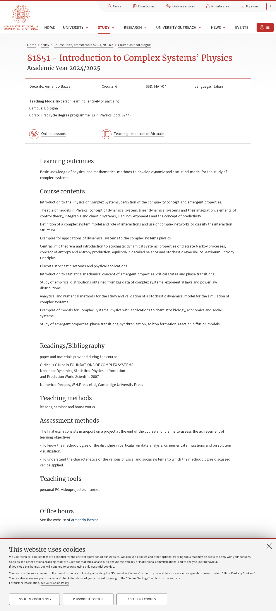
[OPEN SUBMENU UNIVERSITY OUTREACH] (199, 27)
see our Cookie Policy (55, 583)
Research (133, 27)
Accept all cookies (142, 599)
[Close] (269, 546)
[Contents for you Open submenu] (265, 27)
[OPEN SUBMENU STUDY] (113, 27)
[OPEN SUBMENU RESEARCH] (145, 27)
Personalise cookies (88, 599)
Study (104, 27)
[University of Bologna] (21, 18)
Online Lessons (53, 134)
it (270, 6)
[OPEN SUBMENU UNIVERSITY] (87, 27)
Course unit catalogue (134, 45)
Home (49, 27)
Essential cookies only (34, 599)
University (73, 27)
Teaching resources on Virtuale (139, 134)
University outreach (176, 27)
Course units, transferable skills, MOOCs (83, 45)
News (216, 27)
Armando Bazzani (59, 86)
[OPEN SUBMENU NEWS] (224, 27)
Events (241, 27)
